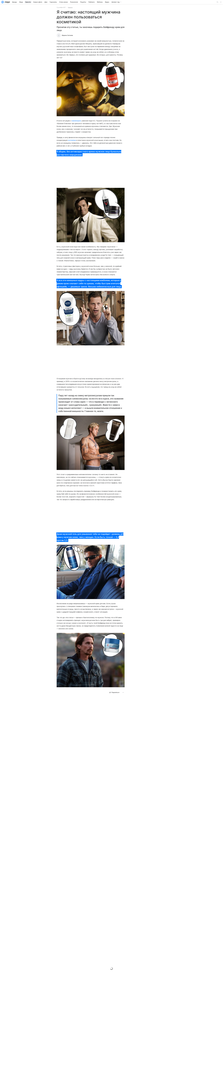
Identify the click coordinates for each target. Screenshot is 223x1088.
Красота (70, 7)
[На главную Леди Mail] (7, 2)
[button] (91, 89)
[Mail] (2, 2)
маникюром (76, 121)
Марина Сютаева (67, 35)
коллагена (72, 140)
